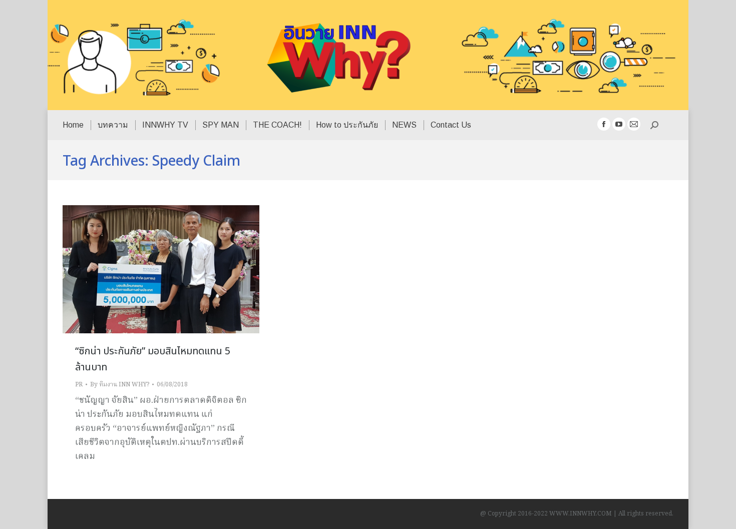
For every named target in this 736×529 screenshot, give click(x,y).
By (119, 384)
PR (79, 384)
